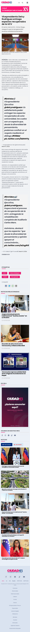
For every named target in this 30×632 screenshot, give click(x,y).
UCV (4, 273)
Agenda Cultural (15, 625)
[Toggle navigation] (27, 3)
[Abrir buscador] (22, 2)
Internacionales (15, 594)
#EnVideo (9, 197)
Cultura (15, 596)
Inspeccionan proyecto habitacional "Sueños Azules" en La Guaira (14, 315)
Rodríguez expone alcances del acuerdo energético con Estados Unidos (13, 466)
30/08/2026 (6, 320)
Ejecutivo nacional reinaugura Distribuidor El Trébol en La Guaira (14, 489)
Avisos (15, 602)
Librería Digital (15, 611)
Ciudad (15, 620)
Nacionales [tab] (19, 444)
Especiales (15, 608)
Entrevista (15, 623)
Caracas (15, 588)
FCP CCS (19, 581)
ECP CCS (26, 581)
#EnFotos (9, 98)
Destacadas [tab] (7, 444)
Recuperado (14, 277)
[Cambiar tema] (19, 2)
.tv (6, 581)
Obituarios (15, 614)
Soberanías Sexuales (15, 628)
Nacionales (15, 591)
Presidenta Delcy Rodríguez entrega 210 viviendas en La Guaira (13, 535)
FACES (5, 277)
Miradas (15, 617)
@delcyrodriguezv (13, 107)
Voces (15, 599)
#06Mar (16, 136)
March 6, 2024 (6, 146)
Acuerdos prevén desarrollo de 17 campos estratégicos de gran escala (13, 558)
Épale (13, 581)
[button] (15, 407)
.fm (10, 581)
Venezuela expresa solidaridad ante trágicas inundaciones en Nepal (14, 373)
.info (3, 581)
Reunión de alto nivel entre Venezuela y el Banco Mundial (13, 345)
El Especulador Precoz (15, 605)
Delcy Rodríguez (14, 273)
